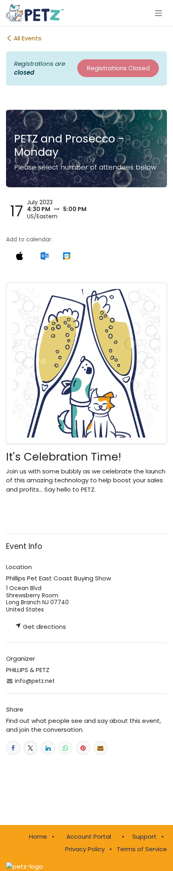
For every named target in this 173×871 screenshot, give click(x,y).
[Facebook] (13, 748)
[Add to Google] (66, 256)
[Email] (101, 748)
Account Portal (88, 836)
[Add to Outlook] (44, 256)
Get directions (43, 626)
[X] (31, 748)
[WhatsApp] (66, 748)
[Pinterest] (83, 748)
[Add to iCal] (19, 256)
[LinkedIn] (48, 748)
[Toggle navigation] (158, 12)
